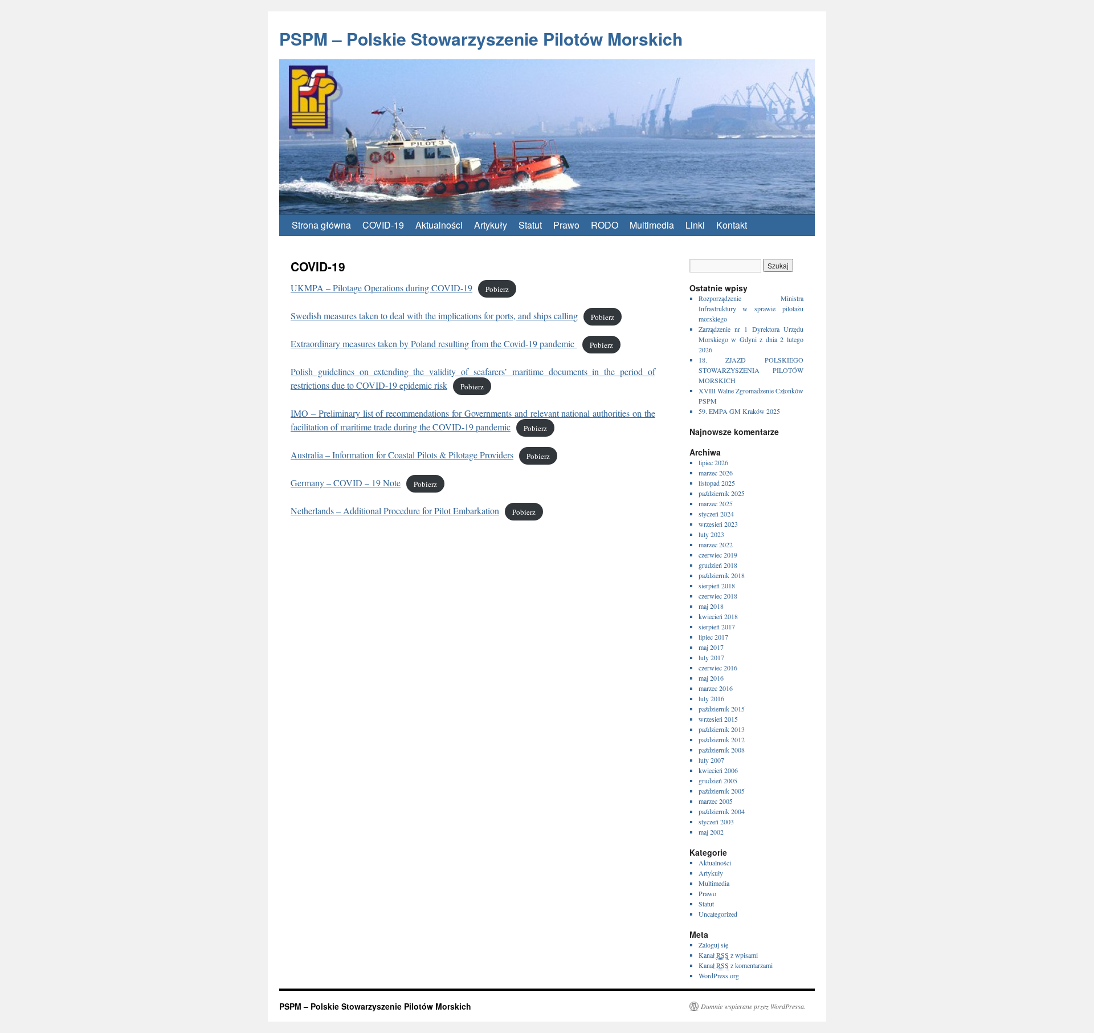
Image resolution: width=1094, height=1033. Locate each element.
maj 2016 (711, 677)
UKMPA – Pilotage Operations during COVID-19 (381, 288)
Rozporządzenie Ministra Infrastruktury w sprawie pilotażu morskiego (751, 308)
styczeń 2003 (716, 821)
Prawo (566, 224)
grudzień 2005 (718, 780)
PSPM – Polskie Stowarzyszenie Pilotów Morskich (481, 38)
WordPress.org (719, 975)
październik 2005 (722, 790)
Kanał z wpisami (728, 954)
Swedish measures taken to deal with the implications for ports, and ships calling (434, 316)
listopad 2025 (717, 482)
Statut (530, 224)
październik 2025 (722, 493)
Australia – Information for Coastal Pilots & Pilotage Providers (402, 455)
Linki (695, 224)
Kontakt (731, 224)
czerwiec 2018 (718, 595)
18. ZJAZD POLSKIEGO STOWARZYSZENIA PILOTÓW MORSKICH (751, 370)
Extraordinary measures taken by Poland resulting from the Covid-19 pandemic (434, 343)
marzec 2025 (716, 503)
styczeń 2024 (716, 513)
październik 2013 (722, 729)
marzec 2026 (716, 472)
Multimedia (652, 224)
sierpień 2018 (717, 585)
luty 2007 (711, 759)
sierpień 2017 (717, 626)
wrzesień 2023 (718, 523)
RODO (604, 224)
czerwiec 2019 (718, 554)
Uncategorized (718, 913)
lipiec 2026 (713, 462)
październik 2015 (722, 708)
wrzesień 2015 (718, 718)
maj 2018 (711, 606)
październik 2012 (722, 739)
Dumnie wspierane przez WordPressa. (753, 1006)
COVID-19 (383, 224)
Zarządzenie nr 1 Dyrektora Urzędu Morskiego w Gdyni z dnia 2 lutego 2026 (751, 339)
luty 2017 (711, 657)
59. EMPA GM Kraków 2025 (739, 411)
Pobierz (497, 288)
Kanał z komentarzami (736, 965)
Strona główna (321, 224)
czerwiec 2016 (718, 667)
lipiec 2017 (713, 636)
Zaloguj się (713, 944)
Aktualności (439, 224)
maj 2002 (711, 831)
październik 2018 (722, 575)
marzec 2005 (716, 801)
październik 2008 (722, 749)
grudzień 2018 (718, 565)
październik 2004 (722, 811)
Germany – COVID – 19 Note (346, 483)
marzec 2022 (716, 544)
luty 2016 (711, 698)
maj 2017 (711, 647)
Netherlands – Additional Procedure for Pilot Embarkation (395, 510)
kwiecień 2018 (718, 616)
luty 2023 (711, 534)
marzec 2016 (716, 688)
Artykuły (490, 224)
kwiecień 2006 (718, 770)
